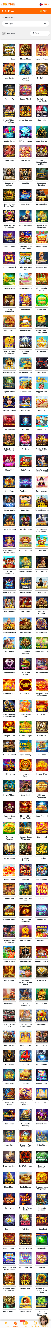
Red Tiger (9, 24)
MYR (45, 11)
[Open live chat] (43, 1320)
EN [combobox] (45, 4)
